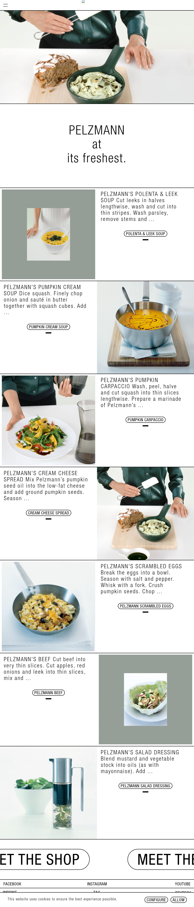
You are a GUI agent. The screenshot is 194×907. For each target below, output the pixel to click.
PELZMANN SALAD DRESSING (145, 786)
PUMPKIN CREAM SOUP (48, 327)
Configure (156, 900)
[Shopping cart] (190, 1)
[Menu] (5, 5)
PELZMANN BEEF (48, 693)
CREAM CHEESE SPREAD (48, 513)
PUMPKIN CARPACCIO (145, 420)
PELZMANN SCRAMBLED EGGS (145, 606)
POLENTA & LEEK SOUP (145, 234)
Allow (179, 900)
